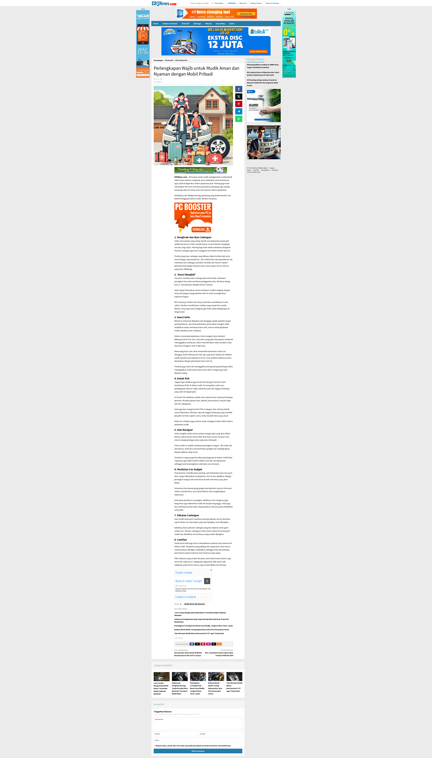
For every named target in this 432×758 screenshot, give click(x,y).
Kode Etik (256, 170)
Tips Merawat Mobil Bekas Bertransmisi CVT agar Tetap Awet (199, 633)
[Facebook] (191, 644)
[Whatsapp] (238, 119)
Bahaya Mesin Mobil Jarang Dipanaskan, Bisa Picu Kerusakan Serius (201, 629)
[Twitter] (197, 644)
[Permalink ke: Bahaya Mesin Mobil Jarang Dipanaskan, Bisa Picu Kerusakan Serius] (216, 676)
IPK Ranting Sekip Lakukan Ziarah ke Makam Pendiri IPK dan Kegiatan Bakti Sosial (262, 82)
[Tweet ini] (238, 96)
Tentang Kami (265, 170)
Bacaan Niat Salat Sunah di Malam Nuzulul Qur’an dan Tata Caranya (188, 653)
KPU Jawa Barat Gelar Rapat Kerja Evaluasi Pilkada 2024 (219, 653)
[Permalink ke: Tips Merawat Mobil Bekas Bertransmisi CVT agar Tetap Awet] (234, 676)
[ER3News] (164, 3)
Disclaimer (275, 170)
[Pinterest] (202, 644)
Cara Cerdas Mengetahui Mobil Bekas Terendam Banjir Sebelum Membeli (161, 688)
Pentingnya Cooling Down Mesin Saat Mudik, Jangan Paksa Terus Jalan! (203, 626)
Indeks (249, 170)
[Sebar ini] (238, 89)
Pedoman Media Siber (253, 172)
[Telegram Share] (238, 111)
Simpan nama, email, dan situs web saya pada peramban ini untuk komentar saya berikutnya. (193, 745)
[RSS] (219, 644)
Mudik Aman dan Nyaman (194, 604)
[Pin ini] (238, 104)
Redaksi (272, 168)
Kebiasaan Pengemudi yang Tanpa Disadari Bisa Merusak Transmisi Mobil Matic (180, 688)
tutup (143, 9)
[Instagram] (208, 644)
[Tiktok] (214, 644)
